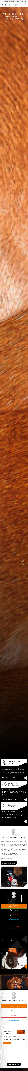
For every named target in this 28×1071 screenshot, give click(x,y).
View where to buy (7, 799)
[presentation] (23, 561)
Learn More (5, 821)
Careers (18, 1)
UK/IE (25, 1)
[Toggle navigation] (25, 4)
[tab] (14, 906)
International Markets (9, 1)
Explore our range (7, 777)
